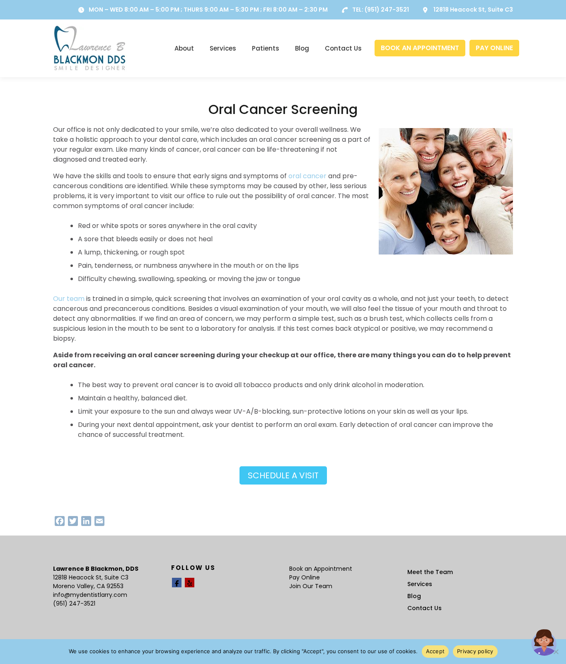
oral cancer (307, 176)
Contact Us (343, 48)
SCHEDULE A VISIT (283, 475)
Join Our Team (310, 586)
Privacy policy (475, 651)
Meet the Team (430, 572)
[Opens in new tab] (176, 582)
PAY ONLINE (494, 48)
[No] (555, 651)
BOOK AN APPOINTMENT (420, 48)
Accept (435, 651)
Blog (302, 48)
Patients (265, 48)
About (184, 48)
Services (223, 48)
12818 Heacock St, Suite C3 (473, 9)
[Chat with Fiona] (544, 642)
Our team (69, 298)
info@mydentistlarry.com (90, 595)
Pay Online (304, 577)
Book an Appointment (320, 569)
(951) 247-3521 (387, 9)
